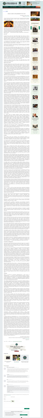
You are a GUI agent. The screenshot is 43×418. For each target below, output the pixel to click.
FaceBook (6, 396)
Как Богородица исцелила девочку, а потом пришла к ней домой (35, 109)
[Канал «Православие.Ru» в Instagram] (10, 0)
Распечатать (29, 9)
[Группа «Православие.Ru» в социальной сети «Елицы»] (8, 0)
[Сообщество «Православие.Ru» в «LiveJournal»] (7, 0)
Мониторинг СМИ (6, 9)
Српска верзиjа (24, 3)
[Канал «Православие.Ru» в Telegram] (9, 0)
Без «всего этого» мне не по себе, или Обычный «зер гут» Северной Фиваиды (35, 43)
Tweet (3, 11)
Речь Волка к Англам (35, 61)
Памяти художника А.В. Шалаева (35, 70)
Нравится (5, 11)
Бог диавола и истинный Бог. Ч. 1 (35, 79)
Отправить (27, 408)
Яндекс (9, 396)
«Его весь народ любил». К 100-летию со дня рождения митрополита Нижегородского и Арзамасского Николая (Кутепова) (35, 119)
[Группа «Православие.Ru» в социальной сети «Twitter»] (6, 0)
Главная (4, 9)
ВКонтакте (7, 396)
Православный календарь (20, 4)
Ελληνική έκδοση (24, 2)
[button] (28, 5)
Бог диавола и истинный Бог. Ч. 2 (35, 52)
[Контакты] (12, 0)
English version (24, 4)
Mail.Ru (10, 396)
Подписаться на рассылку (38, 0)
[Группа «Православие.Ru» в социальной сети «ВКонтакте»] (3, 0)
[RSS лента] (11, 0)
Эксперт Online (27, 16)
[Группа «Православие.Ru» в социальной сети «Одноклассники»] (4, 0)
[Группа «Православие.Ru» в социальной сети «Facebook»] (5, 0)
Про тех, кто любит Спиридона (35, 99)
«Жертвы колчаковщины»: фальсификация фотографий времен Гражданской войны (35, 129)
